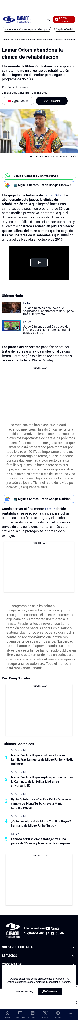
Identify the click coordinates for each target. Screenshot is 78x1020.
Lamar (50, 509)
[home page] (17, 19)
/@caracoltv (20, 101)
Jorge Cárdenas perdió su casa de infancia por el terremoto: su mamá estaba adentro (46, 329)
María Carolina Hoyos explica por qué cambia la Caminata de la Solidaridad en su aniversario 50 (42, 782)
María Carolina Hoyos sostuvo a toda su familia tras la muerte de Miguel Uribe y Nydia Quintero (42, 759)
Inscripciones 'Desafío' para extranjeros (27, 29)
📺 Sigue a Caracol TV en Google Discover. (42, 185)
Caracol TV (8, 39)
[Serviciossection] (73, 956)
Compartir (55, 101)
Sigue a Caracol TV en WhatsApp (35, 176)
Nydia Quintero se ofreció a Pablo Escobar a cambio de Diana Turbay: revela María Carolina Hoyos (41, 804)
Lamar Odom (54, 195)
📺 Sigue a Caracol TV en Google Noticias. (42, 499)
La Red (21, 39)
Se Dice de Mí (18, 750)
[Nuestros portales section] (73, 947)
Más (70, 1017)
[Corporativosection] (73, 964)
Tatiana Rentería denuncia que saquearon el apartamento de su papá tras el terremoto (48, 311)
